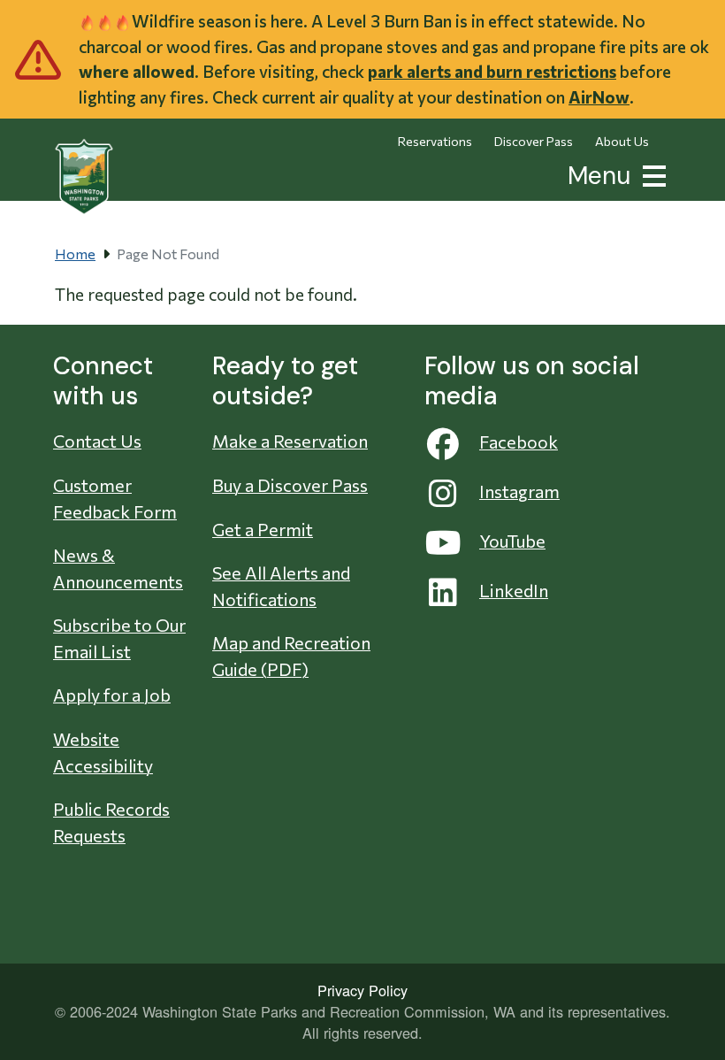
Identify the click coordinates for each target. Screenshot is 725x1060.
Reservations (435, 141)
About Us (622, 141)
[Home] (84, 177)
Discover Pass (533, 141)
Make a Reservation (290, 440)
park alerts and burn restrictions (492, 71)
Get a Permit (262, 529)
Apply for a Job (112, 694)
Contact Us (97, 440)
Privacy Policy (362, 990)
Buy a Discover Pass (290, 484)
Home (75, 253)
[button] (650, 173)
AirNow (599, 97)
